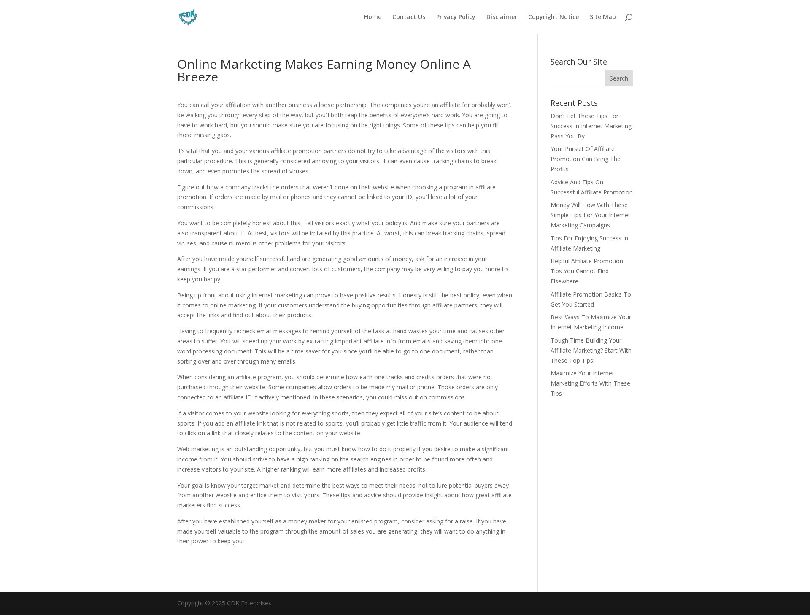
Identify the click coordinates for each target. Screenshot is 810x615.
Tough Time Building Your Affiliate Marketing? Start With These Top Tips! (591, 350)
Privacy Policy (455, 17)
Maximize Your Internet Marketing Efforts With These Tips (590, 383)
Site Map (603, 17)
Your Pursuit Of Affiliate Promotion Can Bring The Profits (586, 159)
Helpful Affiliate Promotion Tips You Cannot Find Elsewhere (587, 271)
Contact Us (408, 17)
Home (372, 17)
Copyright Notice (553, 17)
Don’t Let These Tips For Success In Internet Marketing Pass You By (591, 126)
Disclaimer (501, 17)
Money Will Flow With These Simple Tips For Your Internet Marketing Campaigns (590, 215)
